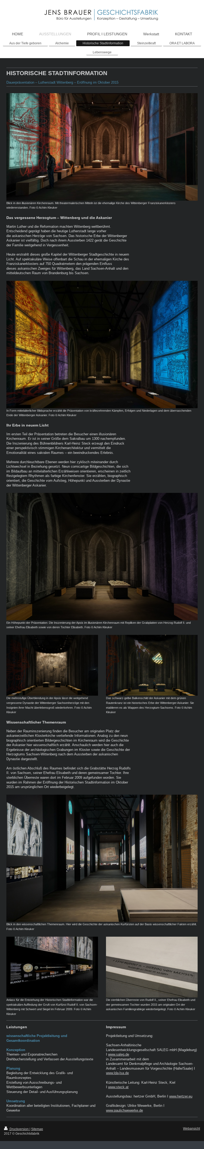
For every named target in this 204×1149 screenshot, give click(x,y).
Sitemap (37, 1129)
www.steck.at (118, 1087)
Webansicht (191, 1128)
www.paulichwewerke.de (124, 1110)
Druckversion (19, 1129)
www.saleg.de (118, 1054)
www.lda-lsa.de (117, 1073)
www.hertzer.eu (180, 1096)
